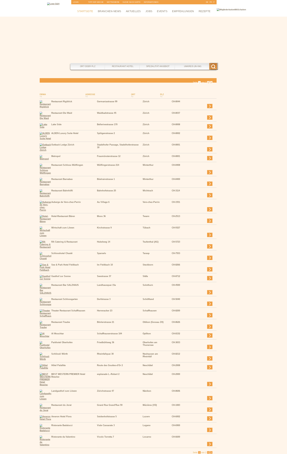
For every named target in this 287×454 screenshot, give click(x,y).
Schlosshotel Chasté (61, 253)
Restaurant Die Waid (61, 113)
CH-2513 (176, 216)
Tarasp (146, 253)
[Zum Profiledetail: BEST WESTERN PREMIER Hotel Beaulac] (45, 385)
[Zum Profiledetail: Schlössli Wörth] (45, 359)
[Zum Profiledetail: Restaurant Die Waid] (45, 118)
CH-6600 (176, 437)
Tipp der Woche (95, 2)
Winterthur (148, 165)
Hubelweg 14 (103, 242)
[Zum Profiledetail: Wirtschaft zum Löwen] (45, 235)
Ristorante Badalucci (62, 425)
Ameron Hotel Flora (61, 416)
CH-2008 (176, 365)
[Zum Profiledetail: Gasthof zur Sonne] (45, 279)
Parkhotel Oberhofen (62, 342)
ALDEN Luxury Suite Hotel (64, 133)
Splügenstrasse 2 (106, 133)
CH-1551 (176, 202)
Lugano (146, 425)
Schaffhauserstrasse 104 (109, 333)
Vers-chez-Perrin (151, 202)
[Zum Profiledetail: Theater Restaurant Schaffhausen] (45, 316)
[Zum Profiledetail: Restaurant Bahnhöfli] (45, 196)
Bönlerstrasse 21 (105, 322)
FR (211, 2)
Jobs (148, 11)
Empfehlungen (183, 11)
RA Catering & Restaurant (64, 242)
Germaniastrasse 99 (107, 101)
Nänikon (147, 391)
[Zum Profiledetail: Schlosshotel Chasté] (45, 258)
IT (214, 2)
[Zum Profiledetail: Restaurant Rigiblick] (45, 107)
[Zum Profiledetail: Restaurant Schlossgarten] (45, 304)
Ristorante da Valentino (63, 437)
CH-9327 (176, 227)
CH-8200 (176, 310)
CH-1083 (176, 405)
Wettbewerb (113, 2)
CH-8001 (176, 144)
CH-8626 (176, 322)
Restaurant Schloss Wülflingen (67, 165)
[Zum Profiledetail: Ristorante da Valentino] (45, 445)
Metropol (55, 156)
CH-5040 (176, 299)
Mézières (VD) (150, 405)
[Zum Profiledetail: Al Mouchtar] (45, 336)
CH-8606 (176, 391)
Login (76, 2)
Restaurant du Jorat (61, 405)
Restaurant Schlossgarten (64, 299)
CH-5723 (176, 242)
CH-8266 (176, 264)
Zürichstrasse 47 (105, 391)
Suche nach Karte (132, 2)
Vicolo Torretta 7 (105, 437)
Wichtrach (148, 190)
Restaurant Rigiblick (61, 101)
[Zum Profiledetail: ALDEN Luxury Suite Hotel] (45, 138)
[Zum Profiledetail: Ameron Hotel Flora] (45, 419)
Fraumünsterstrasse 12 (108, 156)
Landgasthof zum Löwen (64, 391)
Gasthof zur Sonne (61, 276)
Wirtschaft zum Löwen (62, 227)
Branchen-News (109, 11)
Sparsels (101, 253)
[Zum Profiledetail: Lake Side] (45, 127)
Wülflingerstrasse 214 (108, 165)
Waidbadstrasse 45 (106, 113)
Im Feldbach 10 (105, 264)
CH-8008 (176, 124)
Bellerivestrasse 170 (107, 124)
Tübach (146, 227)
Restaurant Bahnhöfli (62, 190)
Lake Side (56, 124)
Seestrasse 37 (104, 276)
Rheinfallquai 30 (105, 354)
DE (207, 2)
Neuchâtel (148, 365)
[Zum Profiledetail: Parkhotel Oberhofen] (45, 347)
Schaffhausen (150, 310)
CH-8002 (176, 133)
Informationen (151, 2)
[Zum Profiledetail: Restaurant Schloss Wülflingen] (45, 173)
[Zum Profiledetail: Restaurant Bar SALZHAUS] (45, 293)
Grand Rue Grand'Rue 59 (109, 405)
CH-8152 (176, 333)
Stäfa (145, 276)
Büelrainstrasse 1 (106, 179)
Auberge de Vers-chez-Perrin (66, 202)
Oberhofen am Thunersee (150, 343)
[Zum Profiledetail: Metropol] (45, 159)
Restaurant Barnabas (62, 179)
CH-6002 (176, 416)
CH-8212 (176, 354)
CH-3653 (176, 342)
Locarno (147, 437)
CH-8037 (176, 113)
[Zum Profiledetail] (209, 106)
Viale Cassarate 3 (106, 425)
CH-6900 (176, 425)
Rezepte (205, 11)
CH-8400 (176, 179)
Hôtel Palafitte (58, 365)
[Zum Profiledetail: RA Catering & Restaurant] (45, 247)
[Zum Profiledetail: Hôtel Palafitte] (45, 368)
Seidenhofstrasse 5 (107, 416)
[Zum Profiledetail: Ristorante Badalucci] (45, 430)
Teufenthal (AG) (150, 242)
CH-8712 (176, 276)
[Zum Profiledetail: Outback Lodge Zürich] (45, 150)
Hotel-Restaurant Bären (63, 216)
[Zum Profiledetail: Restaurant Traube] (45, 327)
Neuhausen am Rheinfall (150, 355)
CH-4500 (176, 285)
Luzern (146, 416)
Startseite (85, 11)
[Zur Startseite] (53, 4)
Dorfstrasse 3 (103, 299)
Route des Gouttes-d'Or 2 (110, 365)
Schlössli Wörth (59, 354)
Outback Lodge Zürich (62, 144)
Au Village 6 (103, 202)
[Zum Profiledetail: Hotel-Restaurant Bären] (45, 221)
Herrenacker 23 (104, 310)
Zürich (146, 101)
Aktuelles (133, 11)
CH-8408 (176, 165)
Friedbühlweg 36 (105, 342)
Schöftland (148, 299)
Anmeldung (78, 6)
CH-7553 (176, 253)
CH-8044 (176, 101)
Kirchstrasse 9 (104, 227)
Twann (146, 216)
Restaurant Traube (60, 322)
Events (162, 11)
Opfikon (147, 333)
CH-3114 (176, 190)
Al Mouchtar (57, 333)
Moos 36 (101, 216)
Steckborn (148, 264)
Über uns (148, 6)
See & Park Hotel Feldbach (65, 264)
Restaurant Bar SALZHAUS (65, 285)
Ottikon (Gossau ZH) (153, 322)
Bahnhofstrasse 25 (106, 190)
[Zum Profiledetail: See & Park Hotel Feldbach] (45, 270)
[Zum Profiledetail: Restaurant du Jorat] (45, 410)
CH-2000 (176, 374)
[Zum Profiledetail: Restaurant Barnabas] (45, 184)
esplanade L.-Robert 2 (108, 374)
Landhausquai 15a (106, 285)
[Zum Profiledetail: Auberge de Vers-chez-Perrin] (45, 210)
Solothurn (148, 285)
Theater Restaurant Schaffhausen (68, 310)
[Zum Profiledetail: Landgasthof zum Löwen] (45, 399)
